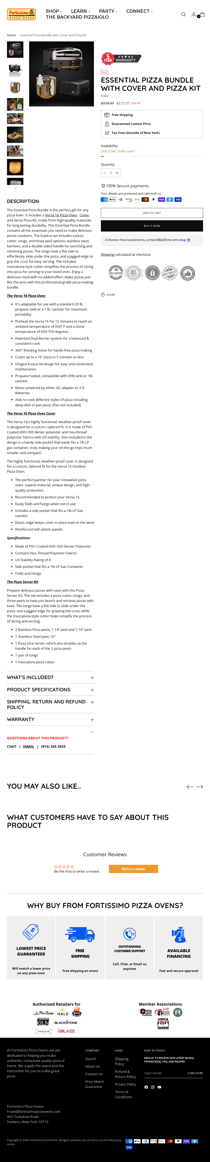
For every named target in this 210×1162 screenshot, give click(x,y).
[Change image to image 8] (15, 167)
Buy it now (152, 226)
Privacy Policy (125, 1084)
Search (90, 1058)
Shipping (107, 254)
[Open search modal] (183, 14)
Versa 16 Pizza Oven (61, 215)
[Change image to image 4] (15, 104)
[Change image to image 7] (15, 150)
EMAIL (28, 746)
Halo (104, 95)
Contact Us (94, 1074)
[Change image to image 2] (15, 68)
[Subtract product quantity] (117, 173)
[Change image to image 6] (15, 135)
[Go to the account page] (192, 14)
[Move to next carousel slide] (199, 786)
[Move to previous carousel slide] (190, 786)
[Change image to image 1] (15, 49)
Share (110, 295)
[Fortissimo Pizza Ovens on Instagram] (153, 1087)
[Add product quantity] (104, 173)
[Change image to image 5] (15, 118)
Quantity (108, 164)
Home (11, 35)
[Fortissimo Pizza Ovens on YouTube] (159, 1087)
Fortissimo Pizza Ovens (44, 1140)
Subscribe (195, 1073)
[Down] (15, 188)
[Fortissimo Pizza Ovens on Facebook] (146, 1087)
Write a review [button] (133, 869)
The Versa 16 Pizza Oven (26, 295)
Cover (84, 215)
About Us (92, 1066)
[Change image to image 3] (15, 87)
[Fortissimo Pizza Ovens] (21, 14)
